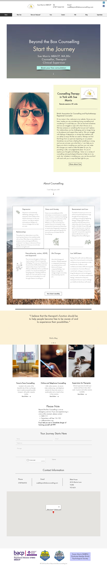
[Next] (98, 328)
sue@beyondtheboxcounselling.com (80, 7)
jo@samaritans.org (47, 420)
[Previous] (9, 328)
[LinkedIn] (104, 3)
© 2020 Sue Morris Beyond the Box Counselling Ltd (53, 563)
